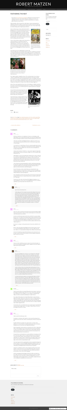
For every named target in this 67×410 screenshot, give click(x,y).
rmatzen (16, 250)
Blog (44, 9)
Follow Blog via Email (17, 382)
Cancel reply (22, 365)
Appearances (39, 9)
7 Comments (30, 119)
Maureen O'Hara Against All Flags (34, 118)
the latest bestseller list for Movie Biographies (21, 17)
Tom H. (19, 365)
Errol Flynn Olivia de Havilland (14, 118)
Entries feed (12, 400)
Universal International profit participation (19, 119)
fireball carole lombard (21, 118)
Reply (17, 205)
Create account (48, 40)
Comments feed (48, 45)
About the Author (31, 9)
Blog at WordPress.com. (33, 408)
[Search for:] (56, 9)
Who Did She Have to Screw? (37, 125)
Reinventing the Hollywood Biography (18, 9)
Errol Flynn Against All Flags (36, 117)
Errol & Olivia (14, 117)
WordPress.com (48, 47)
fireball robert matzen (27, 118)
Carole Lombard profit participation (24, 117)
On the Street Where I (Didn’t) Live (15, 125)
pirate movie (11, 119)
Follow (13, 389)
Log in (46, 42)
